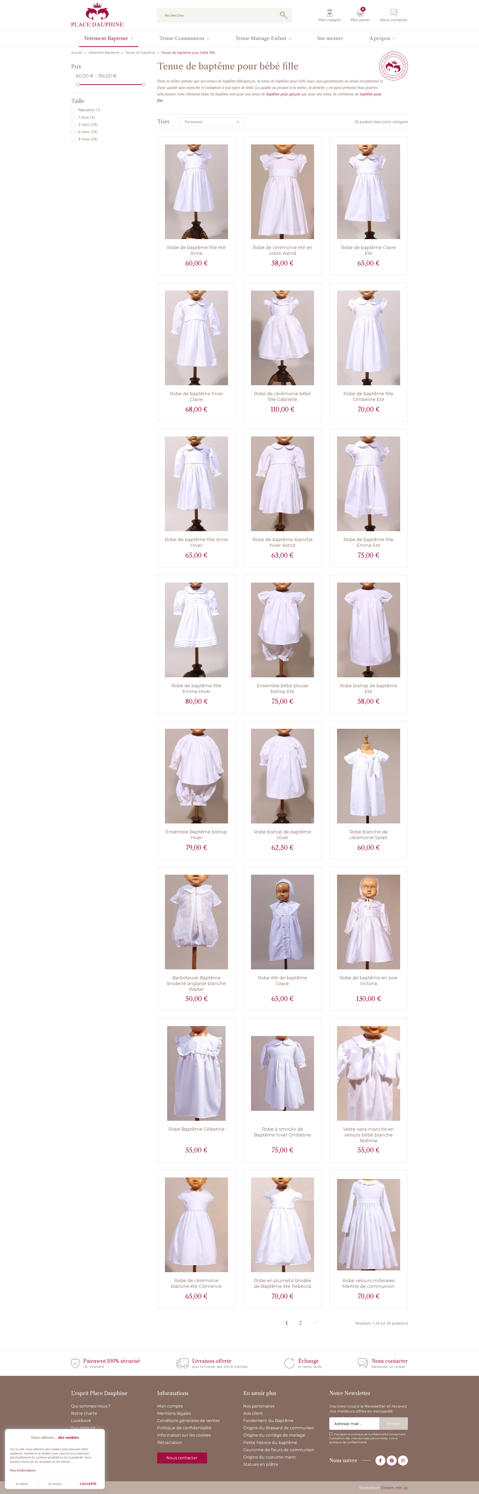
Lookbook (81, 1420)
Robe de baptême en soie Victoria (368, 980)
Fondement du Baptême (268, 1420)
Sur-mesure (83, 1428)
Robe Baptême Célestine (196, 1129)
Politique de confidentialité (184, 1428)
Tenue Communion (181, 38)
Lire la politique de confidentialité (363, 1440)
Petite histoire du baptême (270, 1442)
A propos (379, 38)
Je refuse (21, 1484)
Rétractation (169, 1442)
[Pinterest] (392, 1461)
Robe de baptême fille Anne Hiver (196, 542)
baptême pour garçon (283, 94)
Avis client (253, 1413)
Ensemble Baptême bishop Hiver (196, 834)
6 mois (87, 132)
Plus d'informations (23, 1470)
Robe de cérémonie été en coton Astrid (282, 250)
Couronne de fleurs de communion (278, 1450)
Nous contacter (394, 20)
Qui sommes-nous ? (91, 1406)
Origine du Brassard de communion (278, 1428)
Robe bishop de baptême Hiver (282, 834)
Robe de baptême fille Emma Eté (368, 542)
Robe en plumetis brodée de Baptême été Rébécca (282, 1283)
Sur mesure (330, 38)
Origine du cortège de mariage (274, 1435)
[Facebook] (380, 1461)
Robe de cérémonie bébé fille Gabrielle (282, 396)
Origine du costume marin (269, 1457)
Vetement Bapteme (106, 38)
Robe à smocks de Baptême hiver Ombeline (282, 1132)
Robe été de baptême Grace (282, 980)
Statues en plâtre (260, 1464)
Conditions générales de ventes (188, 1420)
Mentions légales (174, 1413)
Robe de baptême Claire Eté (368, 250)
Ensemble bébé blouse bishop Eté (282, 688)
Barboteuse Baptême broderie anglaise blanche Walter (196, 983)
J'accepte (88, 1484)
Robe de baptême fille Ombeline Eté (368, 396)
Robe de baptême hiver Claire (196, 396)
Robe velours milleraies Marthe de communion (369, 1283)
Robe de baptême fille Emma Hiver (196, 688)
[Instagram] (403, 1461)
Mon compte (329, 20)
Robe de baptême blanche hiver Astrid (282, 542)
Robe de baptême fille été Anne (196, 250)
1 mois (86, 117)
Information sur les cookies (184, 1435)
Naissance (89, 110)
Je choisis (55, 1484)
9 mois (87, 139)
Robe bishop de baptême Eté (368, 688)
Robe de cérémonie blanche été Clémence (196, 1283)
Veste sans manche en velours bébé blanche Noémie (368, 1134)
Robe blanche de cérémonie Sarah (369, 834)
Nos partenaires (258, 1406)
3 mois (87, 124)
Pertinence (193, 122)
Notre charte (84, 1413)
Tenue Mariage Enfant (260, 38)
